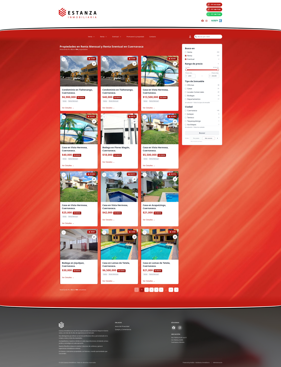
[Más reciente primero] (217, 138)
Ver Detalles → (68, 108)
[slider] (186, 70)
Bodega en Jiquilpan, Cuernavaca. (73, 264)
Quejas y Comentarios (123, 329)
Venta (90, 37)
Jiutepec (190, 114)
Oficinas (190, 85)
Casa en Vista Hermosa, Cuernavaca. (155, 91)
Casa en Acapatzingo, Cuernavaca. (154, 207)
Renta (102, 37)
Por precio (196, 138)
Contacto (152, 37)
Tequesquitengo (194, 121)
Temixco (190, 117)
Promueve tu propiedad (135, 37)
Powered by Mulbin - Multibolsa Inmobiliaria (196, 362)
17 (171, 290)
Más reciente (208, 138)
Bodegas (191, 95)
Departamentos (193, 99)
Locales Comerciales (195, 92)
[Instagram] (206, 21)
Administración (217, 362)
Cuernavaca (192, 110)
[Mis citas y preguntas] (190, 36)
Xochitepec (191, 124)
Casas (189, 88)
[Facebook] (202, 21)
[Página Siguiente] (176, 290)
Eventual (115, 37)
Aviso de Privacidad (122, 326)
